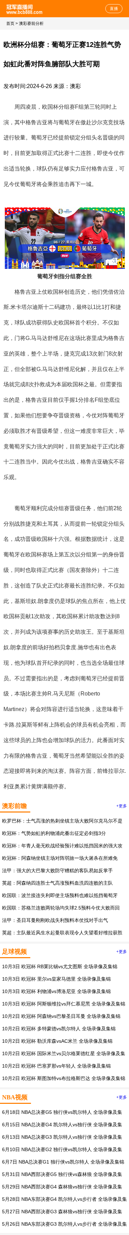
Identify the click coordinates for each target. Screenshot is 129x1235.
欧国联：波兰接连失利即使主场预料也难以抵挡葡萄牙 (60, 895)
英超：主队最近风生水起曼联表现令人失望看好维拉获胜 (62, 932)
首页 (10, 23)
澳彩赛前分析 (31, 23)
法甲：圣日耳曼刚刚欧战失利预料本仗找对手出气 (55, 920)
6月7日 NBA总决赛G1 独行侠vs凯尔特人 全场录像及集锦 (63, 1162)
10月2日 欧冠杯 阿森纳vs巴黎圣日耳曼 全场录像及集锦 (61, 1016)
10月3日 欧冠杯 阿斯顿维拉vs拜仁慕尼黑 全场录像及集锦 (63, 1004)
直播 (114, 8)
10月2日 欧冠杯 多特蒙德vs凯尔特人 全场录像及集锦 (59, 1028)
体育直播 (25, 8)
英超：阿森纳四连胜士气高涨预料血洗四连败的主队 (57, 883)
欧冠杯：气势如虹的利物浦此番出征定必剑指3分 (54, 833)
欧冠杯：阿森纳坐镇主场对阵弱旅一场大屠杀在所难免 (60, 858)
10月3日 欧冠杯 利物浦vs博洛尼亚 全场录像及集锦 (56, 991)
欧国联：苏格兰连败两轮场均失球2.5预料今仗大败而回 (61, 908)
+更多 (121, 806)
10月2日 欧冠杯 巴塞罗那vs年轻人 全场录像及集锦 (56, 1066)
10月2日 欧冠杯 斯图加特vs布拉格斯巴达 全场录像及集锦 (63, 1078)
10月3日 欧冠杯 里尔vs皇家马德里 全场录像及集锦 (56, 979)
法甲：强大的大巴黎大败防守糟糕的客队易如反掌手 (57, 870)
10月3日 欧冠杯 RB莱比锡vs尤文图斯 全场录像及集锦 (59, 966)
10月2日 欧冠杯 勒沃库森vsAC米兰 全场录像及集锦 (57, 1041)
